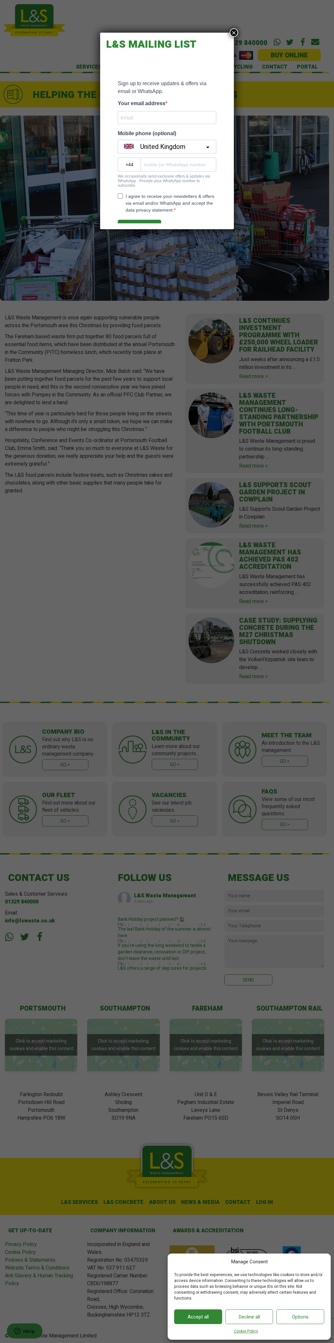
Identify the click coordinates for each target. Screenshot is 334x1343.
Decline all (249, 1316)
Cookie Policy (246, 1331)
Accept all (198, 1316)
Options (300, 1316)
